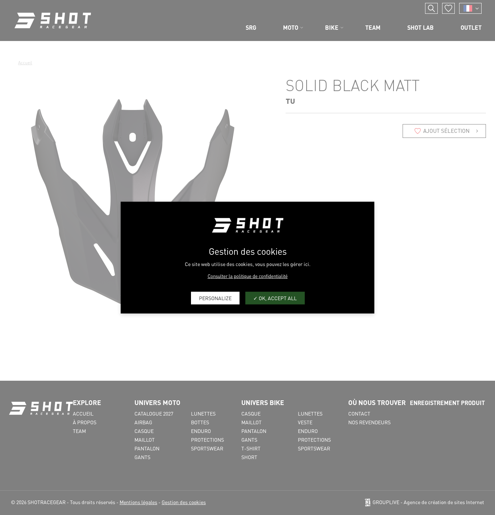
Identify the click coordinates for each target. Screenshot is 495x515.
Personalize (215, 298)
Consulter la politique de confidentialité (248, 276)
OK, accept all (277, 298)
